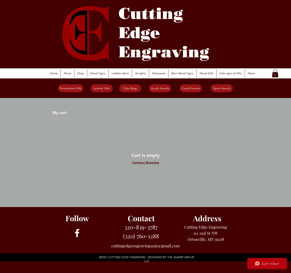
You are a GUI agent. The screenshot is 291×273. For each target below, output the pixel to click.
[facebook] (77, 233)
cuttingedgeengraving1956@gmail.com (145, 245)
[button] (275, 73)
